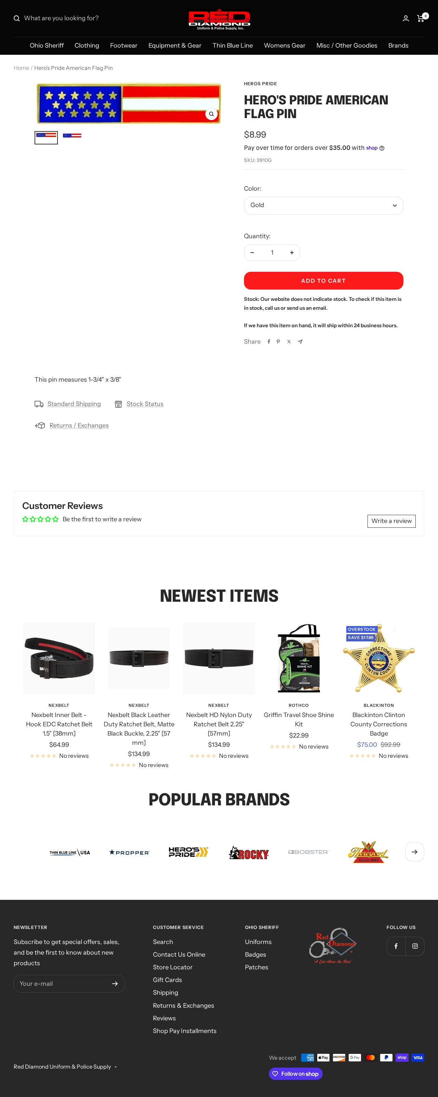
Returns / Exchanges (79, 425)
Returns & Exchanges (183, 1005)
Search (163, 942)
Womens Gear (285, 45)
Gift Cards (167, 980)
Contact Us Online (179, 954)
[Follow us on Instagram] (414, 946)
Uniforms (258, 942)
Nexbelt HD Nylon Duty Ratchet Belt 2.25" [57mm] (219, 724)
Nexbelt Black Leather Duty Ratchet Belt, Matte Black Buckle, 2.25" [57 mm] (139, 729)
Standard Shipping (74, 404)
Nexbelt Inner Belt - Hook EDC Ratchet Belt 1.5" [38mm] (59, 724)
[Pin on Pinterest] (278, 341)
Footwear (124, 45)
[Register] (115, 983)
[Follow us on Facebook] (396, 946)
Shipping (165, 992)
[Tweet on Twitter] (289, 341)
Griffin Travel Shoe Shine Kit (299, 719)
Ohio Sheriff (47, 45)
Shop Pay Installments (185, 1031)
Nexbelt (59, 705)
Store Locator (173, 967)
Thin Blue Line (232, 45)
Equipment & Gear (175, 45)
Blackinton (379, 705)
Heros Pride (260, 83)
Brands (398, 45)
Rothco (299, 705)
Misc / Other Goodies (347, 45)
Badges (255, 954)
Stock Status (145, 404)
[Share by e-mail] (300, 342)
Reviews (164, 1018)
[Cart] (420, 18)
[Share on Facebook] (269, 341)
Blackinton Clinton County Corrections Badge (378, 724)
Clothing (87, 45)
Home (21, 67)
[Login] (406, 18)
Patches (256, 967)
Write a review (391, 521)
